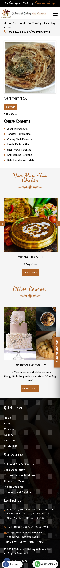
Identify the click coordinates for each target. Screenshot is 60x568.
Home (7, 23)
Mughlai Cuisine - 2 (30, 256)
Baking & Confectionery (19, 464)
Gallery (8, 434)
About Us (10, 423)
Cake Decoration (14, 469)
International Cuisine (17, 492)
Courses (17, 23)
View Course (30, 272)
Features (10, 440)
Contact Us (11, 446)
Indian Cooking (33, 23)
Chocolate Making (15, 480)
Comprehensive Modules (30, 364)
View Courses (30, 388)
